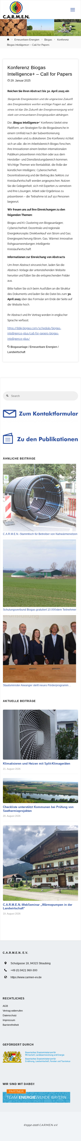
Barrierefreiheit (11, 1024)
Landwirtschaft (16, 352)
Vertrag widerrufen (13, 1010)
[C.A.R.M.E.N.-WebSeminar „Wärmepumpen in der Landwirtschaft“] (40, 863)
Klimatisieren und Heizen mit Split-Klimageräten (36, 763)
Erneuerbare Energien (26, 39)
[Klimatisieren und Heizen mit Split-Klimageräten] (40, 735)
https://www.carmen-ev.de (26, 977)
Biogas (48, 39)
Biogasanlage (19, 346)
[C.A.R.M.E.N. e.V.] (16, 9)
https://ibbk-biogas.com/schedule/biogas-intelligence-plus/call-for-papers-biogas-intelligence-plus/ (34, 333)
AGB (5, 1006)
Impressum (9, 1020)
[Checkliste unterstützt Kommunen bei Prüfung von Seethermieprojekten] (40, 790)
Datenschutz (10, 1015)
